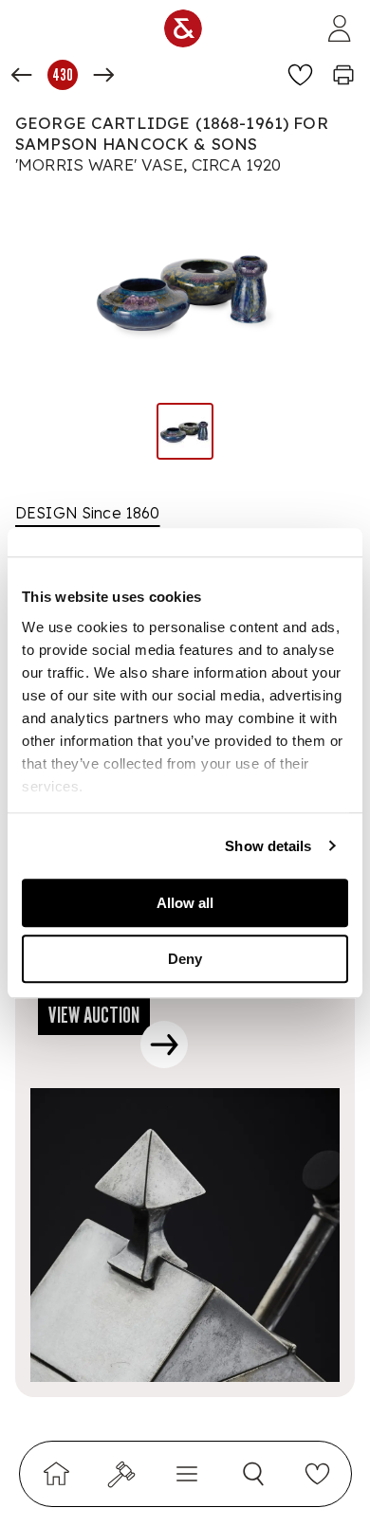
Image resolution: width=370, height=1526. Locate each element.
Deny (185, 959)
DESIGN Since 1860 (87, 512)
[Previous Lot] (21, 74)
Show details (268, 846)
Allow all (185, 903)
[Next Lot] (103, 74)
